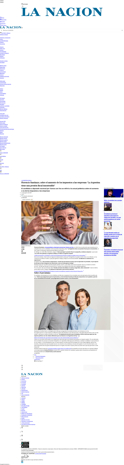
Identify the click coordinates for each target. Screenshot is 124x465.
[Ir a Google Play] (25, 444)
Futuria (1, 47)
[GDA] (25, 458)
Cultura (2, 70)
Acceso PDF (3, 121)
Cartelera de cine (4, 115)
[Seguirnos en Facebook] (22, 428)
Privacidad (43, 453)
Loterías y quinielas (4, 106)
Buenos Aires (3, 65)
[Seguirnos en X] (22, 432)
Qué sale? (2, 113)
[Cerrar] (22, 28)
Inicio (3, 17)
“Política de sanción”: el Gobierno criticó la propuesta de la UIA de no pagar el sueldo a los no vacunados (59, 255)
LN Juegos (2, 98)
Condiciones (38, 453)
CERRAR (1, 0)
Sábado (2, 130)
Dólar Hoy (2, 48)
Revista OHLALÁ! (4, 137)
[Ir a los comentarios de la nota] (23, 247)
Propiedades (3, 51)
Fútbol (1, 89)
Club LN (3, 23)
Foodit (3, 21)
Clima (1, 39)
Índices (1, 56)
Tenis (1, 92)
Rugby (1, 90)
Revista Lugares (4, 140)
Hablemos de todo (4, 76)
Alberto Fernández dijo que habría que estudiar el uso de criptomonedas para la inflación (56, 337)
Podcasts (2, 107)
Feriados (2, 104)
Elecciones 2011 (39, 358)
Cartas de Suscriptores (5, 84)
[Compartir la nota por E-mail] (25, 253)
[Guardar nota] (22, 247)
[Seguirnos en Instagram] (22, 436)
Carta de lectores (4, 127)
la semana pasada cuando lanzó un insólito (59, 348)
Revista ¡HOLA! (3, 138)
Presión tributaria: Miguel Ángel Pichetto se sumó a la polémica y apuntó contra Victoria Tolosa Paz (58, 271)
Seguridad (2, 67)
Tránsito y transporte (5, 37)
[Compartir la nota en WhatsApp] (23, 249)
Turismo (2, 99)
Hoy (35, 354)
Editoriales (2, 81)
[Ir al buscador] (22, 6)
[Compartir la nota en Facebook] (22, 253)
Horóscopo (2, 102)
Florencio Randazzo (40, 356)
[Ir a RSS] (22, 440)
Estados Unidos (4, 61)
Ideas (1, 132)
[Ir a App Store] (25, 447)
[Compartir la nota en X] (23, 253)
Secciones (4, 19)
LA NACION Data (4, 41)
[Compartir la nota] (22, 249)
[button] (62, 100)
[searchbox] (61, 30)
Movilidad (2, 54)
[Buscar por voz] (122, 30)
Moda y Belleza (3, 109)
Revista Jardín (3, 144)
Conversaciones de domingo (7, 129)
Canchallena (3, 93)
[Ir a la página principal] (62, 16)
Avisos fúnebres (4, 124)
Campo (1, 50)
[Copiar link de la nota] (22, 251)
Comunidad (3, 71)
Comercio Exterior (4, 53)
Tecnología (2, 101)
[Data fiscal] (22, 462)
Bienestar (2, 73)
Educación (2, 68)
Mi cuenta (4, 25)
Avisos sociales (3, 126)
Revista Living (3, 141)
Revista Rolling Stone (5, 143)
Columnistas (3, 82)
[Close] (22, 365)
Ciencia (1, 75)
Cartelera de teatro (4, 116)
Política (29, 180)
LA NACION (24, 180)
